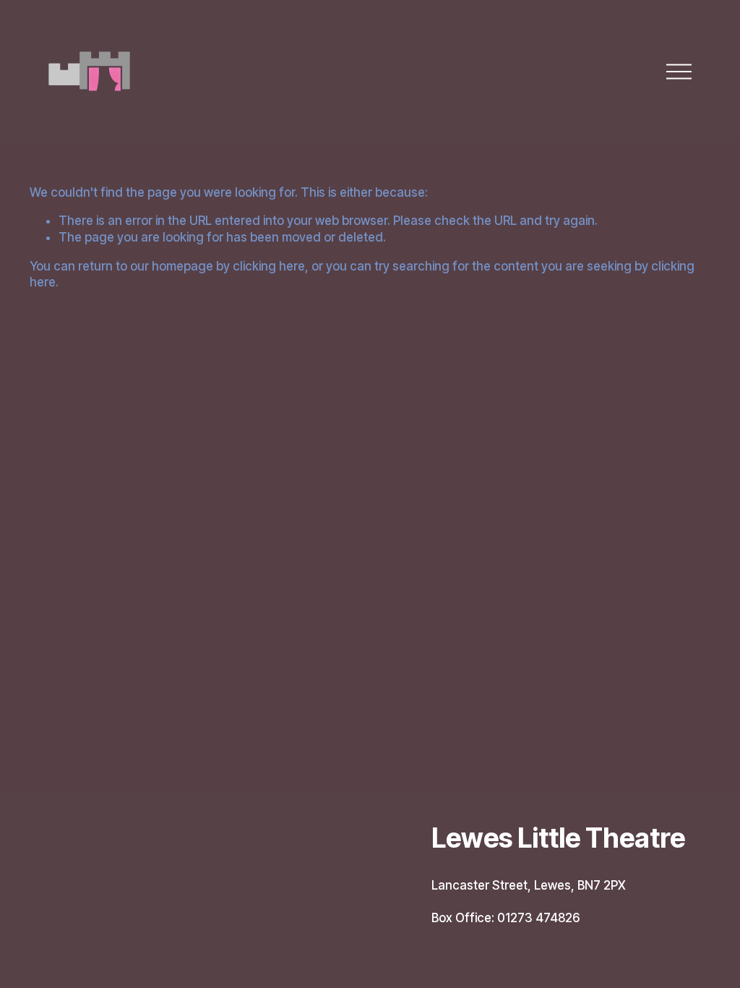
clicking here (269, 266)
